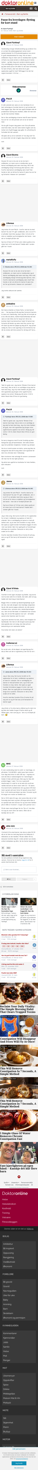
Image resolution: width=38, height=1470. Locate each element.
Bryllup (6, 1431)
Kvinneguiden (10, 1325)
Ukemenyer (9, 1375)
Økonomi (7, 1266)
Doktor (15, 1193)
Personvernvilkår (27, 1182)
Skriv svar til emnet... (12, 869)
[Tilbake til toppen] (19, 1176)
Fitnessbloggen (9, 1222)
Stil (4, 1418)
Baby (5, 1300)
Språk (6, 1182)
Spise (5, 1384)
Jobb (5, 1342)
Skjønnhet (8, 1422)
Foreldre (8, 1274)
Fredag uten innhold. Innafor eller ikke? (15, 943)
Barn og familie (18, 30)
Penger (6, 1360)
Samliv (6, 1346)
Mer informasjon (19, 1468)
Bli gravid (7, 1282)
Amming (7, 1304)
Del (9, 879)
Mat (5, 1355)
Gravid (6, 1286)
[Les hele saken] (9, 902)
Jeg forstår (19, 1463)
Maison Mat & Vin (11, 1398)
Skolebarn (8, 1313)
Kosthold (6, 1208)
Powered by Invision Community (19, 1187)
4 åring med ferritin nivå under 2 (12, 964)
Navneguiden (9, 1291)
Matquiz (7, 1402)
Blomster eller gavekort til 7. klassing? (14, 935)
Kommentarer (10, 1333)
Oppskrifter (8, 1380)
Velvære (6, 1217)
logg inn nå (25, 860)
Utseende (14, 1182)
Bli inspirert (8, 1248)
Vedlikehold (9, 1262)
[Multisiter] (2, 79)
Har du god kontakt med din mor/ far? (14, 955)
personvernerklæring (22, 1459)
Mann (6, 1427)
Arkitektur (8, 1244)
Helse (5, 1199)
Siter (8, 80)
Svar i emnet (19, 37)
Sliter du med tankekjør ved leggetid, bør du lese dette (27, 910)
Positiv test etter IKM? (9, 973)
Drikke (6, 1389)
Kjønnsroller (9, 1338)
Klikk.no (30, 1229)
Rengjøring (8, 1257)
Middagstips (9, 1393)
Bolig (6, 1236)
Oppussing (8, 1253)
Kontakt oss (9, 1185)
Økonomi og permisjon (14, 1317)
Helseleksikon (9, 1204)
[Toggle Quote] (4, 267)
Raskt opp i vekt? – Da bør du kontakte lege (9, 909)
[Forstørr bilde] (6, 715)
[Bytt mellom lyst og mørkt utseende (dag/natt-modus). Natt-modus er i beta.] (32, 1185)
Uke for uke (9, 1295)
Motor (6, 1439)
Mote (5, 1410)
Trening (6, 1213)
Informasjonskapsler (22, 1185)
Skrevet (14, 45)
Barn (5, 1308)
